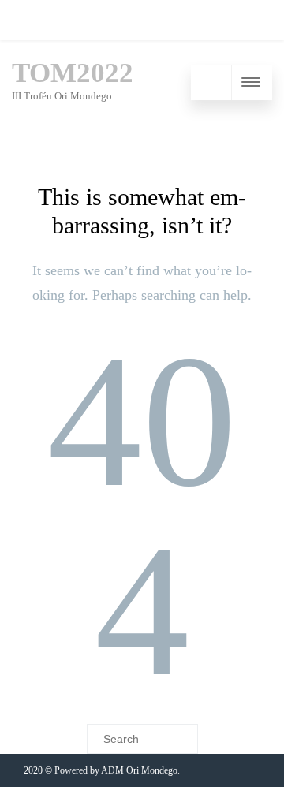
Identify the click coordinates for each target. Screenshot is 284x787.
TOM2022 (72, 73)
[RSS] (27, 20)
